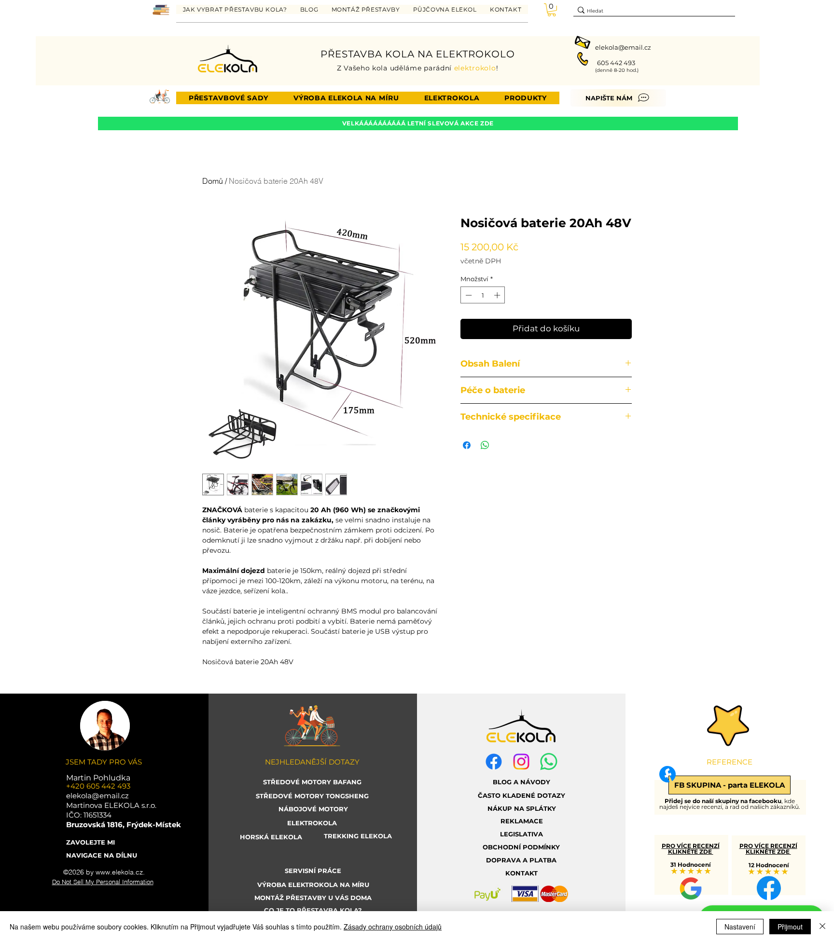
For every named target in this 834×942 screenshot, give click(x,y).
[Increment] (498, 295)
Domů (212, 181)
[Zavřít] (822, 926)
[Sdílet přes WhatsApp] (485, 445)
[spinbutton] (482, 295)
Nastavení (739, 926)
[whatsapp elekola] (548, 761)
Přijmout (790, 926)
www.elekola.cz (119, 872)
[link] (551, 9)
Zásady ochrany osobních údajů (393, 926)
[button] (234, 9)
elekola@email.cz (623, 47)
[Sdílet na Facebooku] (467, 445)
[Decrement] (467, 295)
